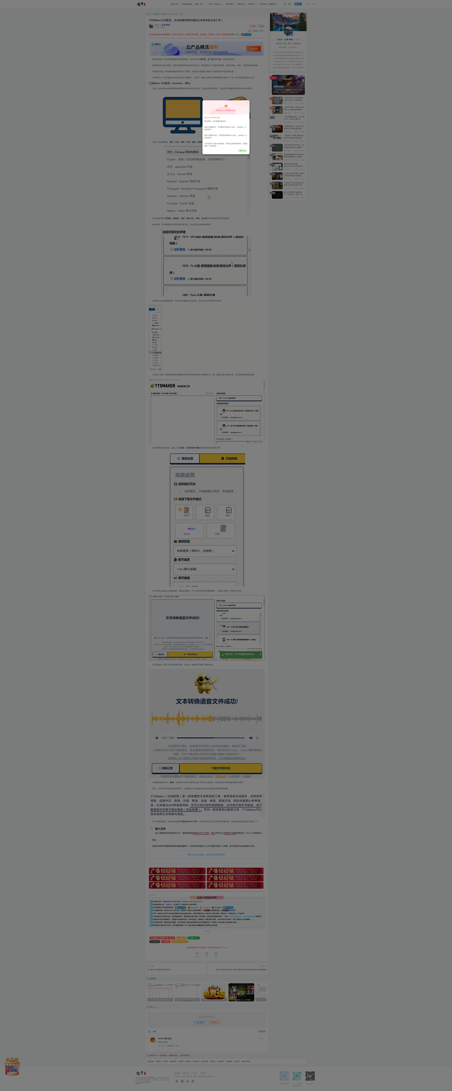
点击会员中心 (209, 143)
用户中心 (242, 150)
